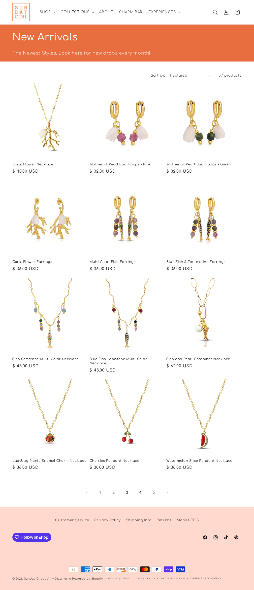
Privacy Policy (107, 520)
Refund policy (118, 578)
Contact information (205, 578)
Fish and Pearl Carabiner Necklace (198, 359)
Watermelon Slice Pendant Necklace (199, 461)
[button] (47, 12)
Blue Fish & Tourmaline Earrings (195, 262)
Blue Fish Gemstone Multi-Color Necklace (118, 361)
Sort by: (158, 75)
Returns (164, 520)
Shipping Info (139, 520)
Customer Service (72, 520)
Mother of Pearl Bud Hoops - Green (198, 164)
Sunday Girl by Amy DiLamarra (47, 578)
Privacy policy (144, 578)
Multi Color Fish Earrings (113, 262)
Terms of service (172, 578)
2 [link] (113, 492)
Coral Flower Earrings (32, 262)
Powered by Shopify (87, 578)
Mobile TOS (188, 520)
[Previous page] (86, 492)
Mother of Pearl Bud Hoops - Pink (120, 164)
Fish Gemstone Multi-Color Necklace (45, 359)
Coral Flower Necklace (32, 164)
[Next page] (167, 492)
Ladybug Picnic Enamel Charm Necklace (49, 461)
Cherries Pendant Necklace (114, 461)
